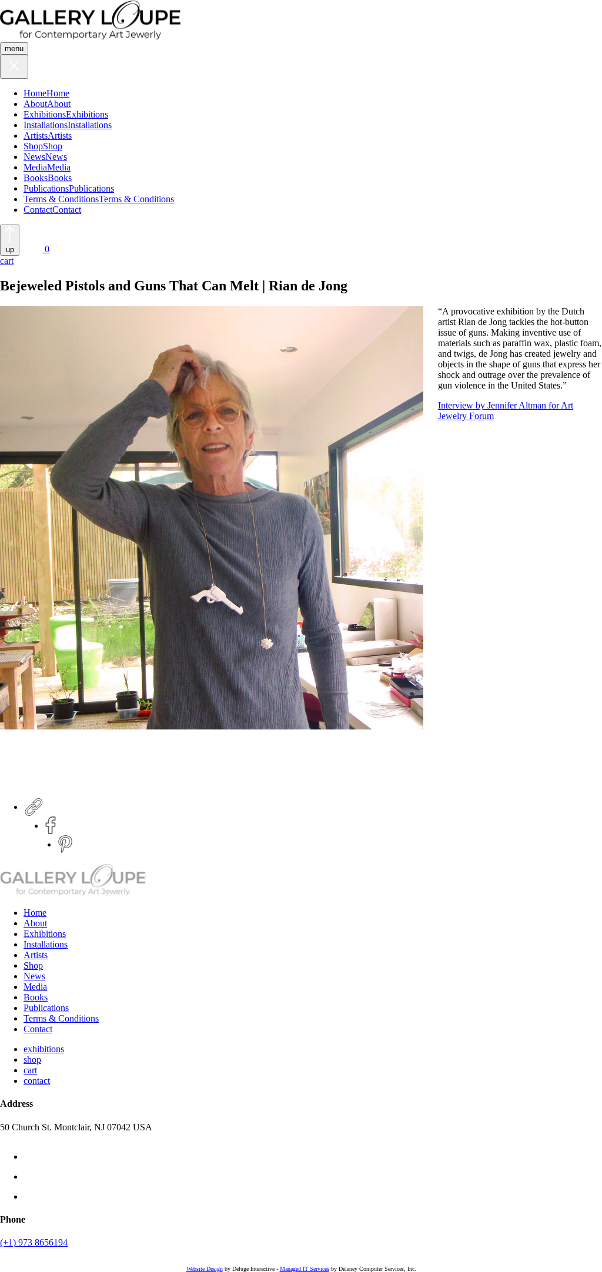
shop (32, 1060)
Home (35, 93)
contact (37, 1081)
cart (30, 1070)
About (35, 104)
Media (35, 167)
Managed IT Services (304, 1269)
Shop (33, 146)
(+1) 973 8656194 (34, 1242)
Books (36, 178)
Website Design (204, 1269)
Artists (36, 135)
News (34, 157)
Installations (46, 125)
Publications (46, 188)
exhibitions (44, 1049)
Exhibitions (45, 114)
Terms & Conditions (61, 199)
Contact (38, 210)
